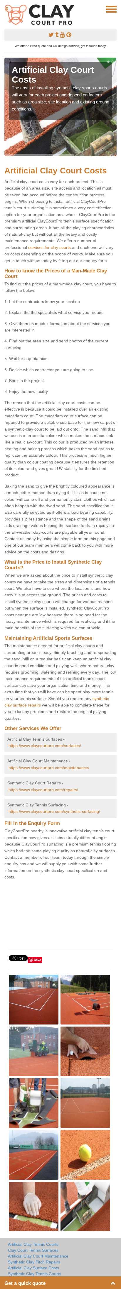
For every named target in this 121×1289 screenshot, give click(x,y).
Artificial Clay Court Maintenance (38, 1256)
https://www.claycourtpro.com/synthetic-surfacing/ (54, 811)
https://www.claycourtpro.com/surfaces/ (45, 745)
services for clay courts (49, 247)
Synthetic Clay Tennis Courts (34, 1273)
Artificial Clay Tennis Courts (33, 1244)
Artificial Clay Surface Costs (33, 1267)
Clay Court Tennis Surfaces (33, 1250)
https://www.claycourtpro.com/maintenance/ (49, 767)
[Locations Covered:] (7, 9)
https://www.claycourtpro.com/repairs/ (43, 789)
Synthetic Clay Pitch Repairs (34, 1262)
